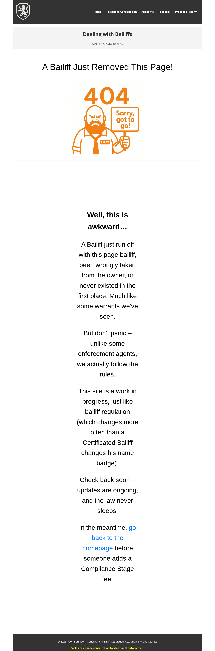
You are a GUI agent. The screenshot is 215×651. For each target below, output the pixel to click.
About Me (147, 12)
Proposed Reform (186, 12)
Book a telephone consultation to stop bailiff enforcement (108, 648)
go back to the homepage (109, 538)
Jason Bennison (76, 641)
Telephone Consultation (121, 12)
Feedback (164, 12)
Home (97, 12)
